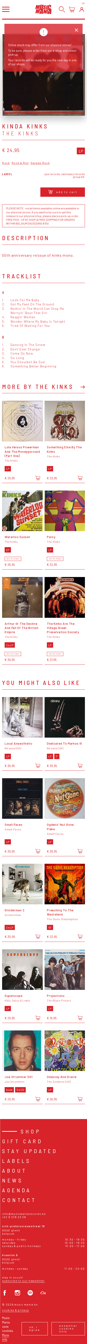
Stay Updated (30, 1150)
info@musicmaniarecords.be (24, 1213)
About (14, 1170)
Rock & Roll (20, 162)
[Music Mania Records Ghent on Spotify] (30, 1293)
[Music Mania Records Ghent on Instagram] (17, 1293)
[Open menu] (6, 9)
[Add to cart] (37, 477)
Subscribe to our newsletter (23, 1280)
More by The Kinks (38, 387)
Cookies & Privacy (15, 1310)
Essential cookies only (68, 1328)
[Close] (76, 30)
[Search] (62, 9)
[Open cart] (72, 9)
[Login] (82, 9)
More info (5, 1337)
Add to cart (66, 191)
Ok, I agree (34, 1328)
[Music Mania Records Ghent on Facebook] (4, 1293)
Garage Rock (40, 162)
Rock (6, 162)
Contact (19, 1199)
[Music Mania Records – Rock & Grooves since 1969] (43, 9)
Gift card (22, 1141)
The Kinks (21, 133)
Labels (16, 1160)
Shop (31, 1131)
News (12, 1180)
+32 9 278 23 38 (14, 1217)
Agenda (16, 1190)
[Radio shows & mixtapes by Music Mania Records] (43, 1293)
